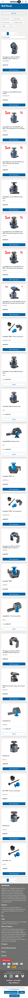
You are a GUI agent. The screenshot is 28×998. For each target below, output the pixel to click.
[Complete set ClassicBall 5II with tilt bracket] (14, 83)
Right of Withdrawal (14, 983)
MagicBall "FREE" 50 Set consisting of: (13, 336)
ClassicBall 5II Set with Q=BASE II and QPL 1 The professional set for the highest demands (14, 127)
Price (12, 26)
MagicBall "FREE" (7, 581)
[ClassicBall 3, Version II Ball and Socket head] (14, 362)
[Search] (22, 1)
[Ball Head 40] (14, 747)
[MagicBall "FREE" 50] (14, 467)
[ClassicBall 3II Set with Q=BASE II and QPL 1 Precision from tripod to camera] (14, 223)
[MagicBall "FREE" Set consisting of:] (14, 502)
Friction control (6, 18)
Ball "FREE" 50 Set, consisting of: (11, 791)
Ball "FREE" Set (7, 860)
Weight (4, 26)
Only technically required (11, 992)
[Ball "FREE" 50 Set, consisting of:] (14, 782)
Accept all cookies (14, 996)
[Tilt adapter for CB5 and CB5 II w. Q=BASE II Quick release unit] (14, 48)
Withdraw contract (6, 960)
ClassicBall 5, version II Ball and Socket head (13, 197)
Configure (21, 992)
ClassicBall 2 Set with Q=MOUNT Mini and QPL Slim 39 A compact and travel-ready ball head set (14, 302)
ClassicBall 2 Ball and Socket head (11, 406)
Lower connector (6, 22)
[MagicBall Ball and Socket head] (14, 432)
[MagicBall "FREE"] (14, 572)
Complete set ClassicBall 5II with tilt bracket (12, 92)
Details (14, 384)
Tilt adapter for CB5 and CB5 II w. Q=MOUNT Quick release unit (11, 651)
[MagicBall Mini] (14, 712)
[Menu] (3, 1)
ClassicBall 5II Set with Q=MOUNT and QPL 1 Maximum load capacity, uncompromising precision (13, 162)
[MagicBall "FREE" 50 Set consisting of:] (14, 327)
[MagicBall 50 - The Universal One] (14, 607)
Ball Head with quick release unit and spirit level (14, 686)
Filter (15, 13)
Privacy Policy (17, 980)
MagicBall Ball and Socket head (11, 441)
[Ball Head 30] (14, 817)
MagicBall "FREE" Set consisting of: (12, 511)
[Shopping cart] (25, 1)
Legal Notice (9, 980)
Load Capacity (17, 18)
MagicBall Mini (6, 721)
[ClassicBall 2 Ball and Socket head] (14, 397)
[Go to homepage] (14, 2)
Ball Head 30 (6, 826)
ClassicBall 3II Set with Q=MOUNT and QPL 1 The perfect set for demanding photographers (13, 267)
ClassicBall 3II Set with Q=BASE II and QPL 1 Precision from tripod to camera (13, 232)
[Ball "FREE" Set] (14, 851)
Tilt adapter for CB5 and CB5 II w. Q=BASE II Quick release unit (11, 57)
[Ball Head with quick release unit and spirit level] (14, 677)
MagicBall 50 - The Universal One (11, 616)
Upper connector (19, 22)
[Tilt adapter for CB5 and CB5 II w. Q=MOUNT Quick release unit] (14, 642)
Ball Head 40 (6, 756)
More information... (16, 989)
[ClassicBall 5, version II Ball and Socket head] (14, 188)
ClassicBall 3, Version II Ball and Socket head (13, 372)
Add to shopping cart (14, 70)
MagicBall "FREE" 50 (8, 476)
